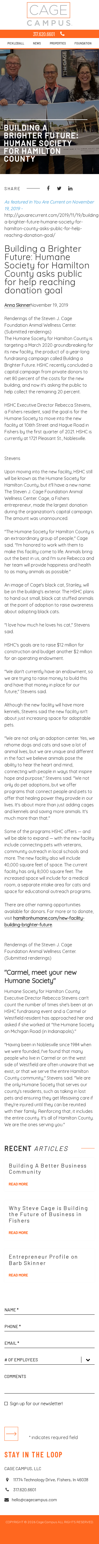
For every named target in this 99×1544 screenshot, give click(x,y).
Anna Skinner (17, 305)
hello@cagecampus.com (34, 1499)
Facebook (48, 188)
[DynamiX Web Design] (49, 1536)
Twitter (59, 188)
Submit (11, 1434)
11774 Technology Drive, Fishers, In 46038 (50, 1479)
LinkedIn (70, 188)
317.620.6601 (44, 34)
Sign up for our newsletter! (36, 1403)
